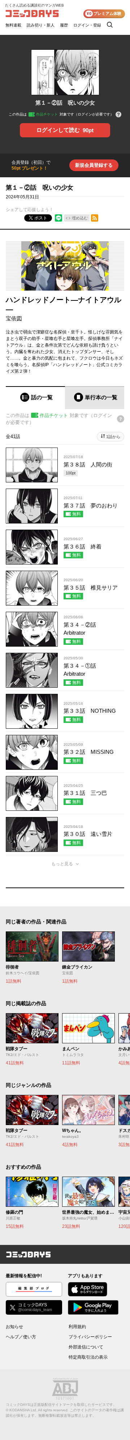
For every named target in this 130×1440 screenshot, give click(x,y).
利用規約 (77, 1326)
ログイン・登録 (87, 25)
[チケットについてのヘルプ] (118, 115)
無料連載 (13, 25)
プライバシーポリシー (90, 1336)
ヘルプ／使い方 (21, 1336)
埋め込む (80, 218)
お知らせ (14, 1326)
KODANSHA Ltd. (23, 1410)
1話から (113, 436)
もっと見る (62, 863)
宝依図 (14, 318)
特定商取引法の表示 (88, 1357)
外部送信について (86, 1347)
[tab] (35, 397)
